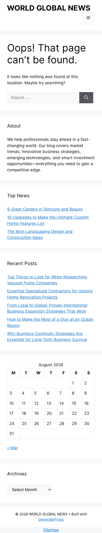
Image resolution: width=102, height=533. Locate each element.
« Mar (12, 447)
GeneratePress (51, 519)
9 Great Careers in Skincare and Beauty (45, 209)
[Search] (86, 98)
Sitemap (51, 530)
